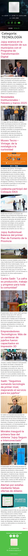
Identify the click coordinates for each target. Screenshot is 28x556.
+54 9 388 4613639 (15, 548)
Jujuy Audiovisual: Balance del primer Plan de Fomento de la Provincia (14, 237)
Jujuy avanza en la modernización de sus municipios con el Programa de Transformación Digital (14, 49)
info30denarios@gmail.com (14, 550)
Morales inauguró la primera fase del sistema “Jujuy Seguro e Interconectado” (14, 436)
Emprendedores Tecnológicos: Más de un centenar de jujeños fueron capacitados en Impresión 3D (13, 339)
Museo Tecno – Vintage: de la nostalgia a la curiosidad (10, 145)
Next (25, 528)
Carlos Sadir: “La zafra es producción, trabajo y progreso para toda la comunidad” (14, 283)
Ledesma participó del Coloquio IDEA (14, 190)
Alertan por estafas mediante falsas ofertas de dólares (12, 487)
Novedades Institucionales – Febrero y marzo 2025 (14, 99)
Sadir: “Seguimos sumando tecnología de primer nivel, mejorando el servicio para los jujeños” (13, 387)
